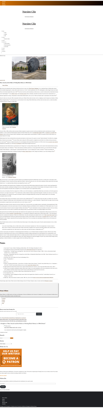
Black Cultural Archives (27, 151)
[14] (28, 207)
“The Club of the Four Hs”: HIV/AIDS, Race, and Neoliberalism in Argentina (13, 320)
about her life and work (31, 249)
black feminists (9, 317)
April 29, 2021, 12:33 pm (16, 327)
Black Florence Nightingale (34, 88)
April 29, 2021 (2, 80)
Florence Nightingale (15, 317)
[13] (31, 201)
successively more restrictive (53, 141)
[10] (30, 182)
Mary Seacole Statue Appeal (49, 214)
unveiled (44, 216)
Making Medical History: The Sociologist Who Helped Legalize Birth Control (13, 319)
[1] (17, 91)
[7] (14, 147)
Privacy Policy (4, 397)
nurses (25, 317)
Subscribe (39, 313)
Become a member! (3, 375)
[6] (6, 141)
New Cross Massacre (17, 143)
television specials (23, 93)
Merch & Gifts (4, 402)
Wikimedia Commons (12, 177)
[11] (14, 192)
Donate (3, 399)
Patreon (3, 400)
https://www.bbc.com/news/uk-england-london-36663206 (43, 277)
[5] (12, 139)
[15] (43, 228)
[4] (9, 99)
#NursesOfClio (4, 317)
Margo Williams (5, 85)
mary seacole (21, 317)
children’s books (14, 93)
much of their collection (32, 265)
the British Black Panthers (37, 132)
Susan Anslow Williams (8, 327)
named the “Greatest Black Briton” (16, 213)
